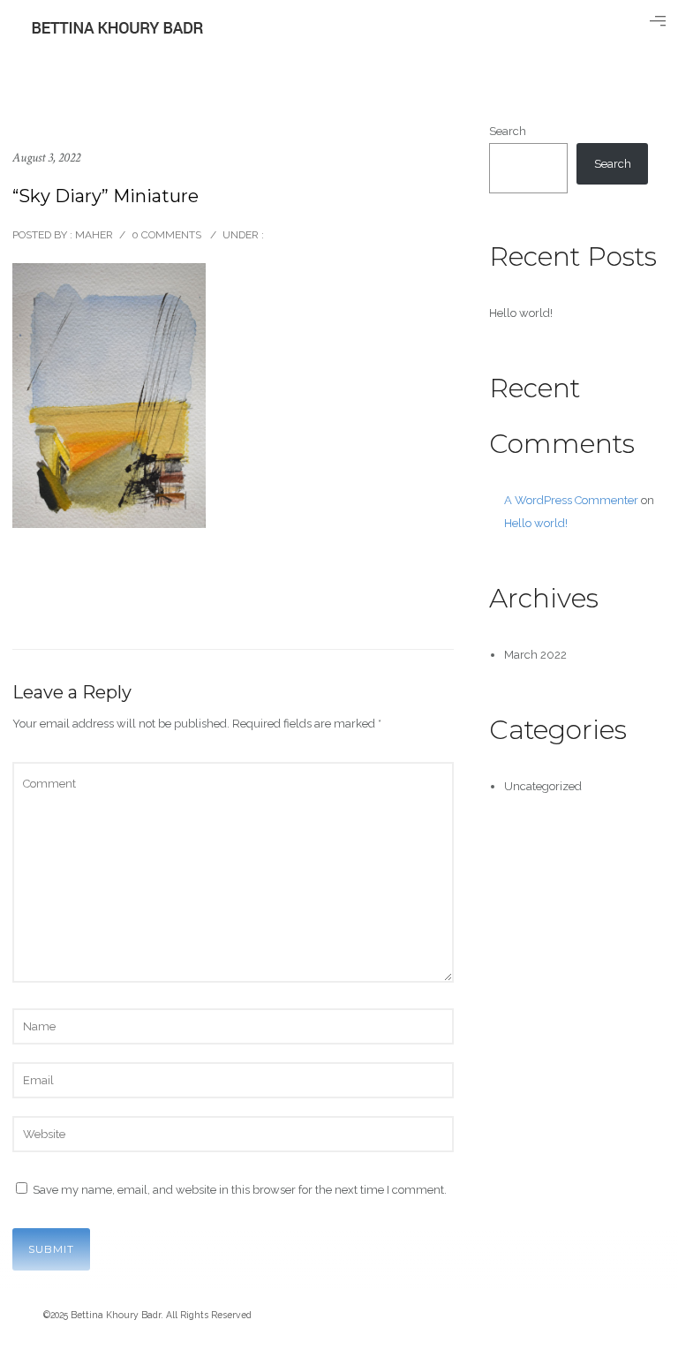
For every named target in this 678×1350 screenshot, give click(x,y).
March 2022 (535, 654)
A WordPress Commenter (571, 500)
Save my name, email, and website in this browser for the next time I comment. (240, 1189)
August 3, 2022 (46, 157)
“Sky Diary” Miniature (105, 196)
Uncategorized (543, 786)
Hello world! (521, 313)
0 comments (166, 235)
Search (507, 131)
